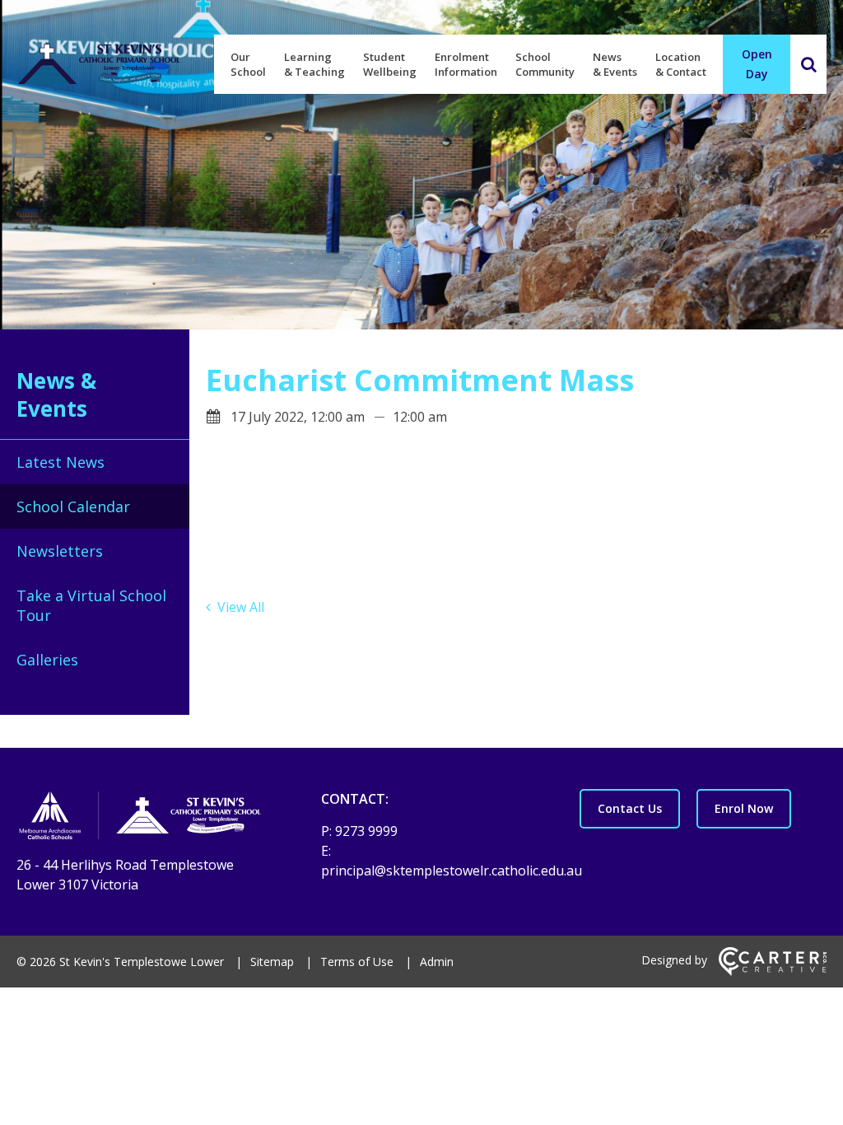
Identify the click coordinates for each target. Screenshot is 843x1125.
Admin (437, 961)
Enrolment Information (466, 64)
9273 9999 (366, 831)
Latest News (60, 462)
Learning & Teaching (314, 64)
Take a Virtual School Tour (91, 605)
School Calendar (73, 506)
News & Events (615, 64)
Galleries (47, 660)
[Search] (808, 64)
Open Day (757, 64)
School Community (545, 64)
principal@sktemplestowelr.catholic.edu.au (451, 870)
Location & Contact (680, 64)
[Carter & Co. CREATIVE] (773, 971)
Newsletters (59, 551)
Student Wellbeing (390, 64)
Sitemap (272, 961)
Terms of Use (357, 961)
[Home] (139, 818)
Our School (248, 64)
